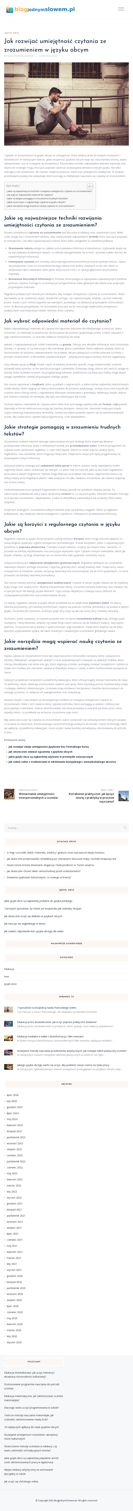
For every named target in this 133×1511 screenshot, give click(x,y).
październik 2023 (16, 1137)
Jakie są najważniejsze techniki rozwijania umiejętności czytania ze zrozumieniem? (49, 191)
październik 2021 (16, 1215)
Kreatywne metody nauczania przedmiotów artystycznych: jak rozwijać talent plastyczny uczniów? (72, 1050)
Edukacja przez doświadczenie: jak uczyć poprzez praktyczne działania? (57, 1022)
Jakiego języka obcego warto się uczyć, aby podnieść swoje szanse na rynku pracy (63, 1065)
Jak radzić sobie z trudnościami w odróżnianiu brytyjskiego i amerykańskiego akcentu (62, 761)
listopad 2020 (14, 1282)
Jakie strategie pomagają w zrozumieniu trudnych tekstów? (37, 198)
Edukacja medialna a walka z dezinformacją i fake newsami (50, 1036)
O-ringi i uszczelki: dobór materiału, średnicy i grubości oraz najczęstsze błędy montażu (55, 852)
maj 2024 (12, 1119)
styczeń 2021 (14, 1269)
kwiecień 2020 (15, 1324)
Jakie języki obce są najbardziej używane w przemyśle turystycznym (50, 756)
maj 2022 (12, 1173)
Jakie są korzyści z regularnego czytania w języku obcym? (36, 202)
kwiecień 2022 (15, 1179)
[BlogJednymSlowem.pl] (40, 9)
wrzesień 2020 (15, 1294)
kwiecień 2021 (15, 1251)
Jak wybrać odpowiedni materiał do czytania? (30, 194)
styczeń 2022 (14, 1197)
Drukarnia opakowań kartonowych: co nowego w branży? (39, 877)
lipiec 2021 (13, 1233)
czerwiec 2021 (15, 1239)
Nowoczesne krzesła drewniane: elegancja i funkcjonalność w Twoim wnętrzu (50, 865)
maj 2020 (12, 1318)
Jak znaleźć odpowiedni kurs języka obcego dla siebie (34, 931)
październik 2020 (16, 1288)
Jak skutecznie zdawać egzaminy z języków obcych (40, 751)
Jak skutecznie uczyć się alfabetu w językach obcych (33, 916)
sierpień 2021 (14, 1227)
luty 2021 (12, 1263)
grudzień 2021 (15, 1203)
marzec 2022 (14, 1185)
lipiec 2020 (13, 1306)
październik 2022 (16, 1161)
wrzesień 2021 (15, 1221)
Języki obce (11, 33)
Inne (6, 976)
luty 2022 (12, 1191)
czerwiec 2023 (15, 1155)
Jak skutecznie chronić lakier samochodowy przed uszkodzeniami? (44, 871)
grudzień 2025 (15, 1107)
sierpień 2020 (14, 1300)
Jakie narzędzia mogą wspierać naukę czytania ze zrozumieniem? (41, 205)
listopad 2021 (14, 1209)
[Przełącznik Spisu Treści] (88, 186)
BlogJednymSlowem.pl (65, 1500)
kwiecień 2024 (15, 1125)
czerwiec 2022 (15, 1167)
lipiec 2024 (13, 1113)
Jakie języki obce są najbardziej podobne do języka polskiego (38, 901)
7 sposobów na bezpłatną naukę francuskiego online (46, 1007)
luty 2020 (12, 1336)
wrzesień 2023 (15, 1143)
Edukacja (9, 969)
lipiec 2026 (13, 1095)
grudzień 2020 (15, 1276)
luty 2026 (12, 1101)
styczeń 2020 (14, 1342)
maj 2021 (12, 1245)
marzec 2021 (14, 1258)
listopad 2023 (14, 1131)
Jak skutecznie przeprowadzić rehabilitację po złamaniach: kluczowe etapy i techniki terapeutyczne (61, 858)
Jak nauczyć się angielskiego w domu (24, 923)
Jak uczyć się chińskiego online (21, 1481)
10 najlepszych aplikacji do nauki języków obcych (31, 1427)
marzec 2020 (14, 1330)
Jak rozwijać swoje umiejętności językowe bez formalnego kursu (48, 746)
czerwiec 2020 (15, 1312)
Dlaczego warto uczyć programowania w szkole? (31, 1407)
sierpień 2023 (14, 1149)
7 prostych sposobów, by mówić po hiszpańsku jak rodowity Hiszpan (42, 908)
